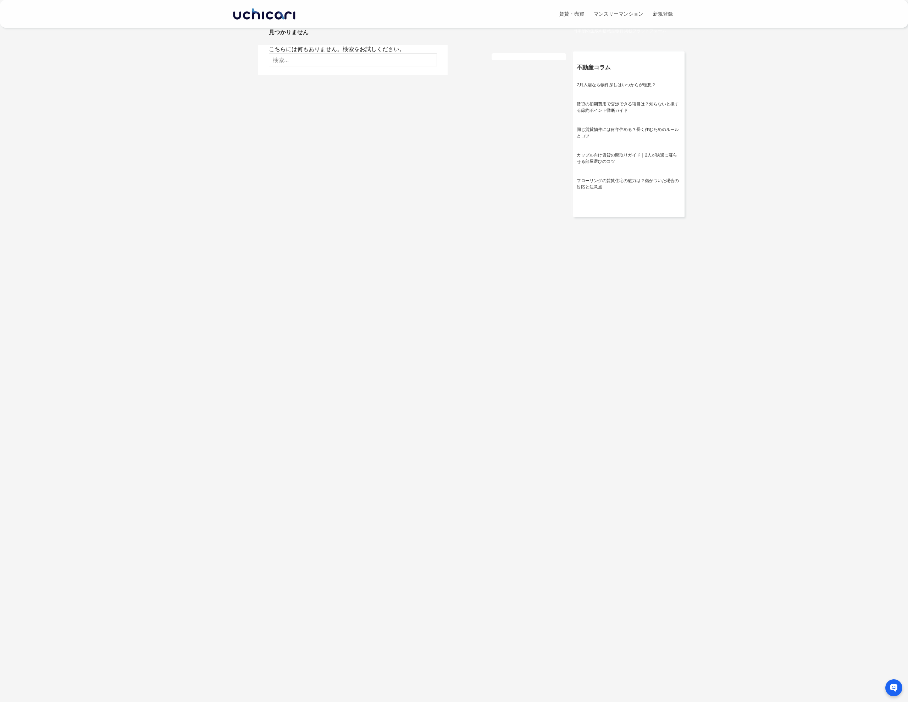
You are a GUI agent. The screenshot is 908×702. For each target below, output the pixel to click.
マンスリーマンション (618, 14)
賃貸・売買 (571, 14)
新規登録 (663, 14)
